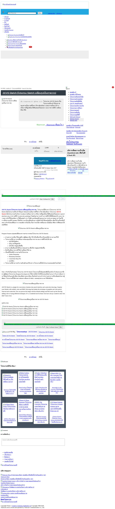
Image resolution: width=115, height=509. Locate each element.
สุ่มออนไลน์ (19, 45)
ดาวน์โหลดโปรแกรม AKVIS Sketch (13, 339)
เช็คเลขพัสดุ (23, 43)
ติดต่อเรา (7, 457)
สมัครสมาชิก (51, 13)
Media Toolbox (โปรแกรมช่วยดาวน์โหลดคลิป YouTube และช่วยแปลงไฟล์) (25, 390)
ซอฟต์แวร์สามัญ (71, 132)
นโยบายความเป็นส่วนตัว (24, 504)
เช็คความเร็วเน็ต (71, 172)
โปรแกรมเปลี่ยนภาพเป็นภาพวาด (36, 339)
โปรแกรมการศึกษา (76, 108)
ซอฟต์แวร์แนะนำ (82, 132)
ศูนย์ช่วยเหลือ (8, 452)
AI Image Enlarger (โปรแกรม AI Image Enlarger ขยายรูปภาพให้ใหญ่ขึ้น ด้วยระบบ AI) (57, 419)
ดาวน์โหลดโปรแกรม (55, 161)
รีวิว (5, 22)
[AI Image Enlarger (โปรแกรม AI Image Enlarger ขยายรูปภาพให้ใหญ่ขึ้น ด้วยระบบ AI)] (56, 406)
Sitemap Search (74, 119)
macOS (52, 178)
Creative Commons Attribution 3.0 (21, 506)
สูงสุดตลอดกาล (81, 137)
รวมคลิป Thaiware (8, 30)
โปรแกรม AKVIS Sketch (46, 332)
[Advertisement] (57, 73)
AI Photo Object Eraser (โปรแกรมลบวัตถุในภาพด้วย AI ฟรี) (10, 420)
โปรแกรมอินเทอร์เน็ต (76, 96)
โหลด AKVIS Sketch (8, 335)
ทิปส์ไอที (6, 24)
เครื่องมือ (6, 32)
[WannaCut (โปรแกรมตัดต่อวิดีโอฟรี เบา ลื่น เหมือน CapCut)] (9, 378)
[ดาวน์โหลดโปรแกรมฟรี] (9, 4)
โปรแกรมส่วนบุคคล (76, 99)
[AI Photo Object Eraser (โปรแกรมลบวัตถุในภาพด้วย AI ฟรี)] (9, 408)
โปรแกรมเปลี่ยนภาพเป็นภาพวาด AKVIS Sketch (38, 343)
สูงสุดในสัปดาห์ (71, 137)
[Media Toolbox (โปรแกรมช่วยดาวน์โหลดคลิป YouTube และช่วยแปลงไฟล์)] (25, 377)
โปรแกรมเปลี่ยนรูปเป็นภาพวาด (12, 343)
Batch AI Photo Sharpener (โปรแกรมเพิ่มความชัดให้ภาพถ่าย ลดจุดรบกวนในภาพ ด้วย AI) (25, 417)
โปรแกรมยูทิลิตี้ (75, 114)
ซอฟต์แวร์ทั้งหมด (75, 94)
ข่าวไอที (6, 20)
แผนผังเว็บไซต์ (8, 461)
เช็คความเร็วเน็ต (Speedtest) (20, 40)
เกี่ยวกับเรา (7, 454)
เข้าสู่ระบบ (59, 13)
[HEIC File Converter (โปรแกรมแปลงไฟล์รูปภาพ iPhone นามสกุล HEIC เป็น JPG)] (41, 406)
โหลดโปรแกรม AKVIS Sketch (25, 335)
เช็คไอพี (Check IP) (17, 41)
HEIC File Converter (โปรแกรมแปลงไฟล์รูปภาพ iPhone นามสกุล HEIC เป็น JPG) (41, 419)
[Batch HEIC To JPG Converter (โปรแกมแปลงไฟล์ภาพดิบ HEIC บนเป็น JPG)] (56, 377)
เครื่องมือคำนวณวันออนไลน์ (15, 47)
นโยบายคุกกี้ (37, 504)
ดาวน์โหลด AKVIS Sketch (45, 335)
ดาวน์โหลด (7, 18)
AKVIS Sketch (32, 331)
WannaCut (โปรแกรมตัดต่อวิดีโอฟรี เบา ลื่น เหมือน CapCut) (10, 391)
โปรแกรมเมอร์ (74, 110)
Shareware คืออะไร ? (54, 125)
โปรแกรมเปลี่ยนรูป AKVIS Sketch (12, 347)
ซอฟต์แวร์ (21, 35)
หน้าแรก (6, 16)
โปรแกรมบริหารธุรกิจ (77, 105)
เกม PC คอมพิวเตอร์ (76, 103)
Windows (42, 178)
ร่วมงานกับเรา (8, 459)
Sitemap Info (73, 120)
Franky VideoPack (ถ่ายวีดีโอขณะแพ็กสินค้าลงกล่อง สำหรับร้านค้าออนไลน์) (41, 390)
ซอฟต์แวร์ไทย (70, 126)
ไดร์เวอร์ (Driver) (75, 117)
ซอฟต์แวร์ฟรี (79, 126)
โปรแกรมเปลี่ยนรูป (54, 339)
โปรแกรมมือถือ (75, 112)
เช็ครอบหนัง (7, 28)
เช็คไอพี (80, 172)
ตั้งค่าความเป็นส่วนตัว (7, 504)
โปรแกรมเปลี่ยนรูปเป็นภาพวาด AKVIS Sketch (39, 347)
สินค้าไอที (6, 26)
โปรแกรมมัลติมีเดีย (16, 88)
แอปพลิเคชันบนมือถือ (26, 36)
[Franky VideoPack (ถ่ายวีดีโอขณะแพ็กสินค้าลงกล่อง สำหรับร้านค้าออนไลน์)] (41, 377)
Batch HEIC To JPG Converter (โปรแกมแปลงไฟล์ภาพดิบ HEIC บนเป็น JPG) (57, 390)
